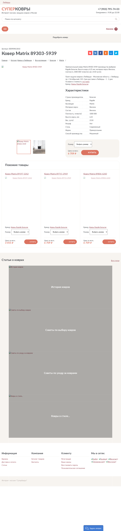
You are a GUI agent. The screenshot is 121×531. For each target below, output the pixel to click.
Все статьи (115, 261)
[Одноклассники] (106, 53)
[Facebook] (100, 53)
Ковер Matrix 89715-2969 (56, 174)
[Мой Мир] (111, 53)
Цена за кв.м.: (73, 151)
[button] (93, 528)
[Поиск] (116, 19)
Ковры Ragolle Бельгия (79, 84)
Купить (92, 153)
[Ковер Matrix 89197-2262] (21, 200)
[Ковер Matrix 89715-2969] (60, 200)
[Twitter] (116, 53)
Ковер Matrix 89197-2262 (17, 174)
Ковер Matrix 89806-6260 (95, 174)
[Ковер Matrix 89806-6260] (99, 200)
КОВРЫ (16, 9)
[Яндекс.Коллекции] (90, 53)
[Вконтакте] (113, 459)
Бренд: (68, 84)
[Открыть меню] (5, 28)
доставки (85, 82)
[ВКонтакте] (95, 53)
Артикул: (5, 49)
